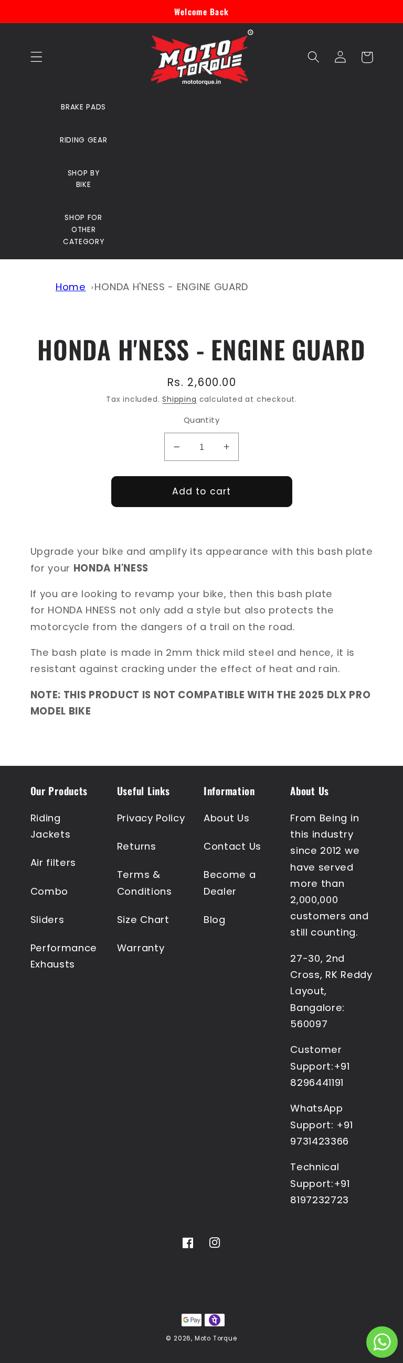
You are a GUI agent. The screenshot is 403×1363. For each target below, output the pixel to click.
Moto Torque (216, 1338)
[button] (36, 57)
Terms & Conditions (144, 882)
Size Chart (143, 919)
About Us (227, 818)
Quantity (202, 419)
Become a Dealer (230, 882)
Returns (136, 846)
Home (71, 286)
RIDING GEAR (84, 140)
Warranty (141, 947)
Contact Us (232, 846)
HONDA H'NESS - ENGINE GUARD (171, 286)
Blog (215, 919)
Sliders (47, 919)
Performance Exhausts (64, 956)
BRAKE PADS (83, 107)
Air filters (53, 862)
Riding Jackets (50, 826)
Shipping (179, 399)
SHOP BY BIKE (84, 179)
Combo (49, 891)
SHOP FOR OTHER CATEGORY (83, 230)
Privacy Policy (151, 818)
